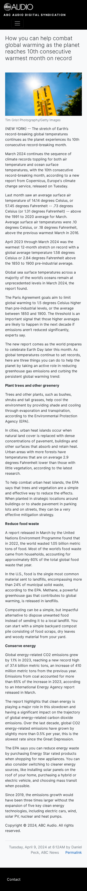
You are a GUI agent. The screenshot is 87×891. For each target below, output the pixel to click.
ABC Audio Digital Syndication (35, 15)
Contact (14, 879)
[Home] (35, 7)
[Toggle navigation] (17, 23)
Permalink (73, 852)
